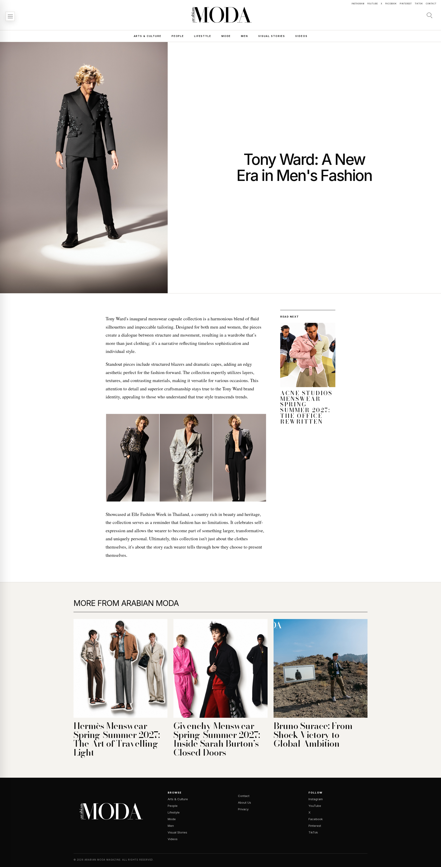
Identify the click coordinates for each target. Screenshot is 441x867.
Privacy (243, 809)
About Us (244, 802)
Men (244, 36)
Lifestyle (202, 36)
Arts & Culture (147, 36)
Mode (226, 36)
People (178, 36)
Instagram (358, 4)
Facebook (391, 4)
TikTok (419, 4)
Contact (431, 4)
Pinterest (406, 4)
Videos (301, 36)
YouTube (372, 4)
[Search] (429, 15)
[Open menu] (10, 16)
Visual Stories (271, 36)
